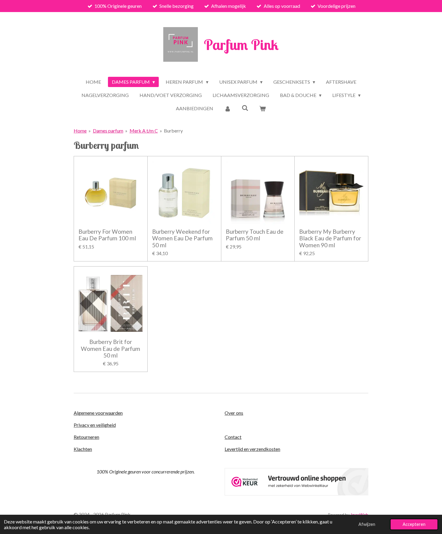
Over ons (234, 413)
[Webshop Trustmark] (296, 493)
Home (80, 130)
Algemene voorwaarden (98, 413)
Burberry (173, 130)
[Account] (227, 108)
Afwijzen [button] (366, 524)
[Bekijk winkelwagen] (262, 108)
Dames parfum (108, 130)
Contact (233, 437)
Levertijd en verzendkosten (252, 449)
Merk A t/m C (144, 130)
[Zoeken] (245, 107)
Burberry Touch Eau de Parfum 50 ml (255, 235)
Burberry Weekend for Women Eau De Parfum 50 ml (182, 238)
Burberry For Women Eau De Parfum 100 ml (107, 235)
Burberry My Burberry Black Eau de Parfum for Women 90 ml (330, 238)
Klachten (83, 449)
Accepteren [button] (414, 524)
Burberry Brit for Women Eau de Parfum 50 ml (110, 349)
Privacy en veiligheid (95, 425)
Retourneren (86, 437)
